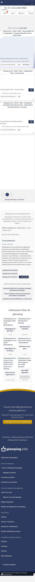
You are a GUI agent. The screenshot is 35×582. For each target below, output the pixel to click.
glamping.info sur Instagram (10, 270)
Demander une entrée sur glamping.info (18, 422)
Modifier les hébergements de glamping (13, 507)
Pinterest (4, 551)
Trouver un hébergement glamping (11, 468)
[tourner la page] (29, 43)
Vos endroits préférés (8, 477)
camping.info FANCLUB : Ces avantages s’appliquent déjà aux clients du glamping (17, 289)
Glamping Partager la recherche (14, 199)
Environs (21, 13)
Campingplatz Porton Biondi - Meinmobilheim (10, 350)
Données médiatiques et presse (10, 531)
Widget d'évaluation (7, 502)
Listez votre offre (6, 492)
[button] (3, 194)
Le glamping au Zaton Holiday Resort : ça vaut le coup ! (17, 298)
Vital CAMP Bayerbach (24, 371)
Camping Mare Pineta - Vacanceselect (12, 89)
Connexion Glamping (9, 564)
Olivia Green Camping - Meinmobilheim (24, 348)
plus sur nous (24, 277)
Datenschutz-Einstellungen (9, 457)
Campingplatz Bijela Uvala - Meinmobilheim (10, 330)
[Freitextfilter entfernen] (27, 3)
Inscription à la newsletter (9, 482)
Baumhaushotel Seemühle (25, 328)
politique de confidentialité (9, 526)
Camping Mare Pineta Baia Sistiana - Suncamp (11, 122)
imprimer (3, 517)
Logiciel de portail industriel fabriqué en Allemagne (13, 573)
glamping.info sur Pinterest (10, 277)
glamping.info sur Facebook (10, 273)
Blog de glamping (6, 556)
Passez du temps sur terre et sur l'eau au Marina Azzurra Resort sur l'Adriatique (17, 294)
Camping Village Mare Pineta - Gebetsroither (14, 58)
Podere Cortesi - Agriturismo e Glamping (10, 374)
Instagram (4, 546)
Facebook (4, 541)
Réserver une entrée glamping (12, 497)
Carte (12, 13)
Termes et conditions (7, 522)
